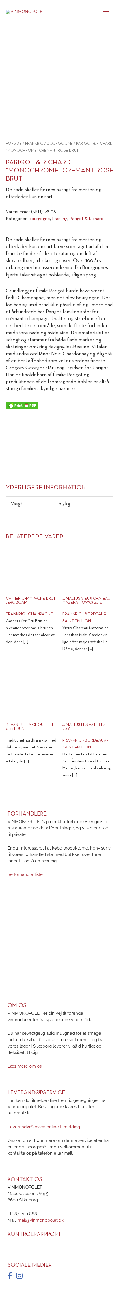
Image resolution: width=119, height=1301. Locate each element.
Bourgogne (59, 143)
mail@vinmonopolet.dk (41, 1219)
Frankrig (34, 143)
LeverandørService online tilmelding (44, 1126)
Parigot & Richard (86, 219)
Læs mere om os (25, 1066)
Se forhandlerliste (25, 874)
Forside (14, 143)
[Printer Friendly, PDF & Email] (22, 405)
